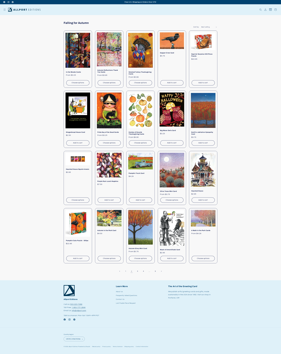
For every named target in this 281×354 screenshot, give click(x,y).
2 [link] (131, 271)
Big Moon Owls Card (168, 130)
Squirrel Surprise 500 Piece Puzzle (202, 55)
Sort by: (196, 27)
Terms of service (117, 346)
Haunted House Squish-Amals (77, 169)
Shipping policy (129, 346)
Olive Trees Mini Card (168, 191)
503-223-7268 (76, 304)
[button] (4, 9)
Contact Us (120, 299)
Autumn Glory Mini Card (138, 248)
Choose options (78, 83)
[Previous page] (119, 271)
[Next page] (161, 271)
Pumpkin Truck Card (136, 173)
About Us (119, 291)
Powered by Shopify (84, 346)
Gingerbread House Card (75, 132)
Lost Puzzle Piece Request (126, 303)
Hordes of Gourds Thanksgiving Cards (136, 133)
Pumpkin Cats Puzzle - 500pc (77, 240)
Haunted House (197, 191)
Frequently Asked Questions (126, 295)
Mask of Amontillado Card (170, 249)
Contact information (142, 346)
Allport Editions (73, 346)
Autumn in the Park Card (106, 230)
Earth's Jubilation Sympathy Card (202, 133)
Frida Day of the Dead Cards (108, 132)
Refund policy (96, 346)
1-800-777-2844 (79, 307)
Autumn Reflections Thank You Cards (107, 71)
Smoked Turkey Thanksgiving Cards (140, 73)
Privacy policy (106, 346)
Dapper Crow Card (167, 53)
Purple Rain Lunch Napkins (107, 181)
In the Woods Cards (73, 72)
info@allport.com (79, 311)
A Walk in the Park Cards (200, 230)
